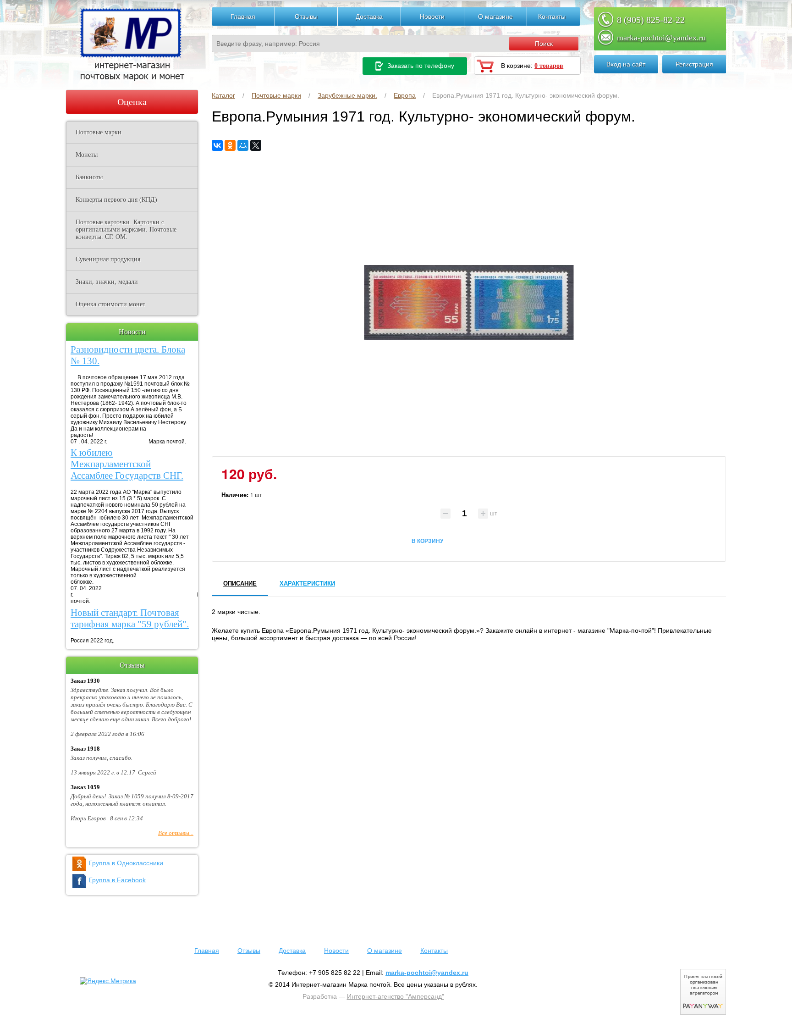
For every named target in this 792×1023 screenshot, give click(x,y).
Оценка (132, 102)
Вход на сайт (625, 64)
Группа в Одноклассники (126, 863)
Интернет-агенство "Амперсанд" (395, 996)
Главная (243, 16)
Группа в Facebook (117, 880)
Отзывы (306, 16)
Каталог (223, 95)
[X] (255, 145)
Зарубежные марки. (347, 95)
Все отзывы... (175, 832)
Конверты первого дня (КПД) (116, 199)
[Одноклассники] (230, 145)
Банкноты (89, 177)
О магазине (495, 16)
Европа (405, 95)
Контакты (552, 16)
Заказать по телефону (419, 65)
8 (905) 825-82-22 (651, 20)
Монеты (87, 154)
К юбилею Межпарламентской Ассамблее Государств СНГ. (127, 464)
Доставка (369, 16)
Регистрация (694, 64)
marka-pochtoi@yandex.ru (661, 37)
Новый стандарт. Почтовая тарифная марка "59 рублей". (130, 618)
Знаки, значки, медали (107, 281)
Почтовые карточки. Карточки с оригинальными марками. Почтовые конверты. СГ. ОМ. (126, 229)
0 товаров (548, 65)
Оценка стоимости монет (110, 304)
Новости (432, 16)
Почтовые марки (276, 95)
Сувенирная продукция (108, 259)
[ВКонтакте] (217, 145)
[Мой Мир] (242, 145)
